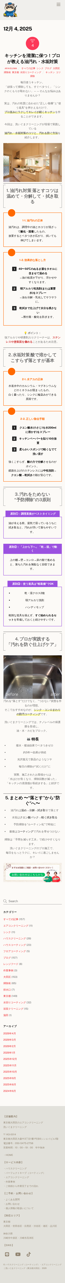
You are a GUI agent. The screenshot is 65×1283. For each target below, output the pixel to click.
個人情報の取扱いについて (20, 1208)
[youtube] (18, 1254)
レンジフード (10, 964)
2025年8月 (9, 1084)
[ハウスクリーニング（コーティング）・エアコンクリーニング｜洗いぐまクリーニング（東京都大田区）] (10, 15)
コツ (58, 72)
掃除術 (7, 72)
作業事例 (8, 970)
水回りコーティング (30, 72)
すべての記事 (28, 68)
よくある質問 (13, 1199)
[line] (7, 1254)
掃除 (32, 76)
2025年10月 (10, 1071)
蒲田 (5, 1015)
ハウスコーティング (14, 944)
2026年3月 (9, 1039)
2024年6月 (9, 1091)
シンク (40, 68)
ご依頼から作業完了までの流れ (22, 1186)
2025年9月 (9, 1078)
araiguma (11, 68)
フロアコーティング (14, 951)
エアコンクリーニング (15, 925)
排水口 (7, 989)
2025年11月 (9, 1065)
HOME (9, 1155)
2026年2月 (9, 1046)
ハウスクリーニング (14, 938)
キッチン (50, 72)
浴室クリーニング (13, 1008)
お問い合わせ (13, 1203)
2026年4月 (9, 1033)
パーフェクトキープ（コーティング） (25, 1172)
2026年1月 (9, 1052)
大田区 (56, 68)
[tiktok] (29, 1254)
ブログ (48, 68)
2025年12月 (10, 1059)
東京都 (15, 72)
